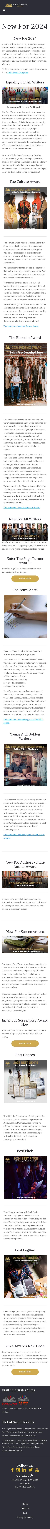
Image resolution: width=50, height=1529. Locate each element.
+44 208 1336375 (27, 1487)
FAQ (25, 1513)
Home (25, 1504)
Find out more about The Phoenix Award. (21, 508)
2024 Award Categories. (17, 72)
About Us (25, 1508)
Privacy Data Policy (25, 1517)
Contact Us (25, 1483)
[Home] (16, 5)
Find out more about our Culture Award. (21, 326)
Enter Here (25, 578)
